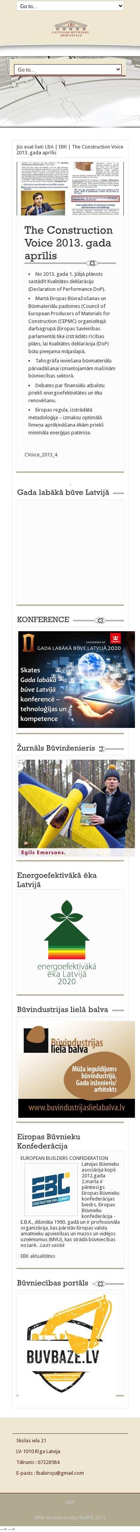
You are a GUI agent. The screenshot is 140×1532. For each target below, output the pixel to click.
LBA (49, 147)
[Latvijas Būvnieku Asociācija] (70, 39)
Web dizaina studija (56, 1517)
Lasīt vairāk (52, 1245)
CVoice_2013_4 (40, 455)
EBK (63, 147)
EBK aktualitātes (38, 1256)
